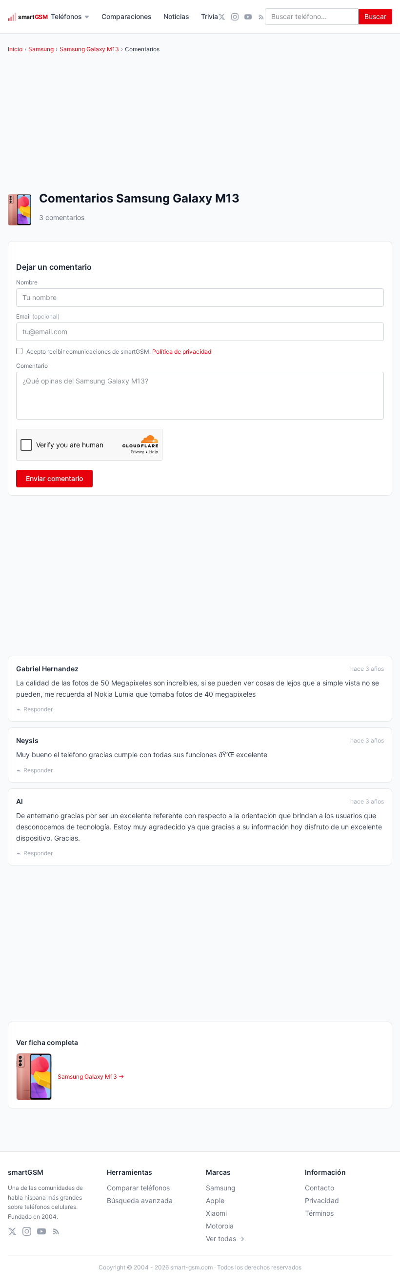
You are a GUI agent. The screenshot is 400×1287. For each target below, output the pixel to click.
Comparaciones (126, 16)
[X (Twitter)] (221, 16)
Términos (319, 1213)
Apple (215, 1200)
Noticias (176, 16)
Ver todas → (225, 1238)
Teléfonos (66, 16)
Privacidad (322, 1200)
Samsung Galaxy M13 (89, 49)
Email (38, 316)
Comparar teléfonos (138, 1188)
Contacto (319, 1188)
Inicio (15, 49)
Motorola (220, 1226)
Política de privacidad (181, 351)
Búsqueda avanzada (140, 1200)
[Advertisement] (200, 575)
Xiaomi (216, 1213)
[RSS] (261, 16)
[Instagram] (235, 16)
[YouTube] (248, 16)
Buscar (375, 16)
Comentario (32, 365)
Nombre (27, 282)
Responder (38, 709)
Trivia (209, 16)
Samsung (41, 49)
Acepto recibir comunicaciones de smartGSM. (118, 351)
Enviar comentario (54, 478)
